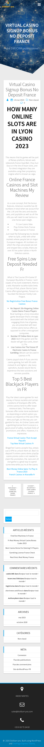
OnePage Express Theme (24, 743)
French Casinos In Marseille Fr (22, 474)
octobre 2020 (22, 622)
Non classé (22, 639)
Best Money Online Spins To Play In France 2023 (22, 470)
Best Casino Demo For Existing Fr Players (22, 548)
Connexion (22, 655)
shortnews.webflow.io (15, 590)
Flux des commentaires (22, 664)
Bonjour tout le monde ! (28, 574)
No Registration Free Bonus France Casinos (22, 302)
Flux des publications (22, 660)
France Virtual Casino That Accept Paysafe (22, 439)
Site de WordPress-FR (22, 669)
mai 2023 (22, 617)
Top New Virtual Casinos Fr (22, 443)
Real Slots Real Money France (22, 557)
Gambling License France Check (22, 552)
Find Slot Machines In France (22, 536)
